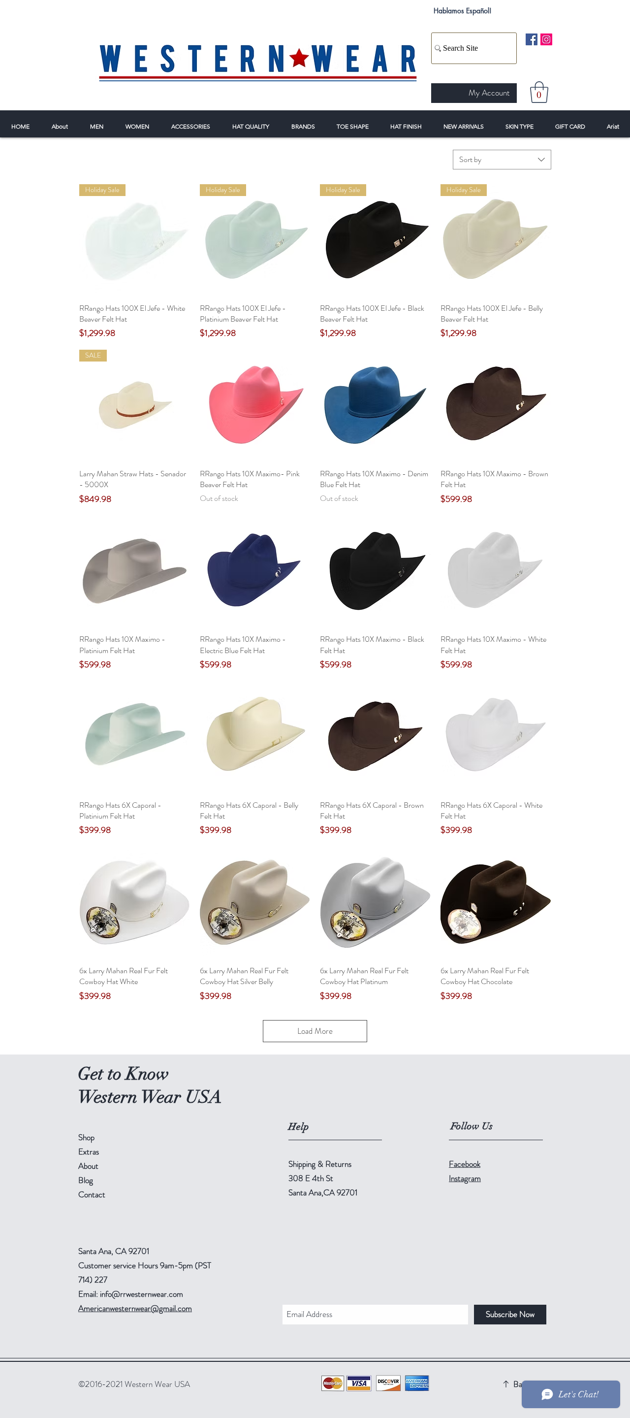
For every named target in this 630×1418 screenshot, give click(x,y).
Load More (315, 1031)
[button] (539, 92)
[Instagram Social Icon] (546, 39)
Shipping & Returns (319, 1164)
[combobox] (502, 159)
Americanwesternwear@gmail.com (135, 1308)
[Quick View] (255, 405)
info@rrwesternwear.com (141, 1294)
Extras (88, 1151)
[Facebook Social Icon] (531, 39)
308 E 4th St (310, 1178)
